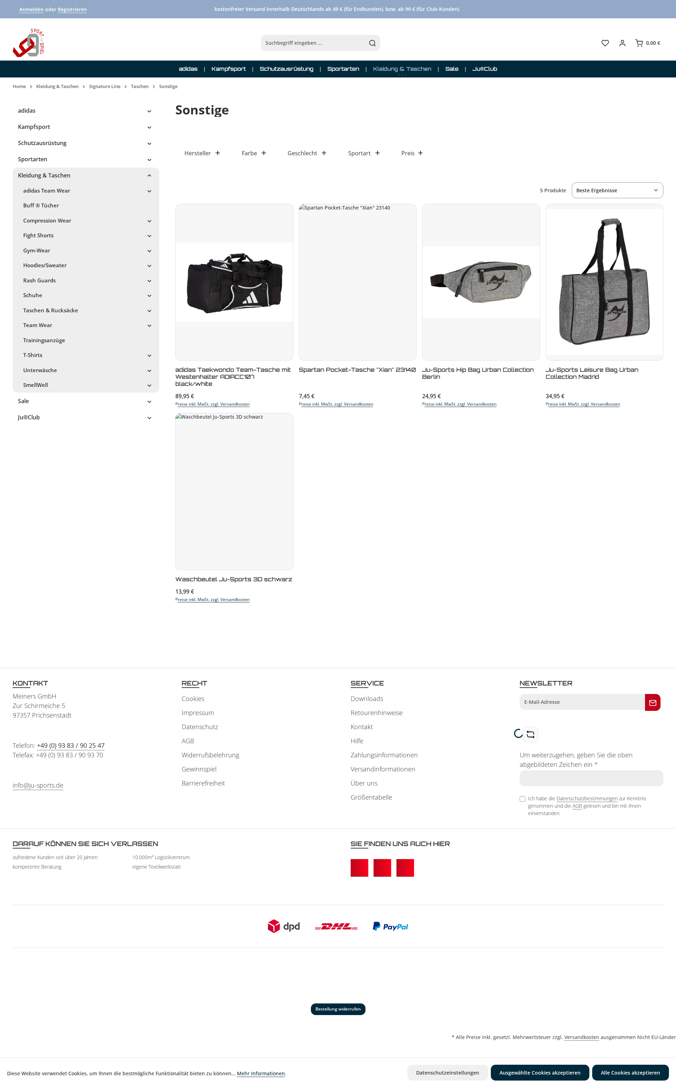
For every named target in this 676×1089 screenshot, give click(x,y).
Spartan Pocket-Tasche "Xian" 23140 (357, 369)
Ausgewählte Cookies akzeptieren (540, 1072)
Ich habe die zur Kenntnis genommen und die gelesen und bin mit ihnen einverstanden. (587, 805)
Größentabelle (371, 797)
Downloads (367, 698)
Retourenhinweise (377, 712)
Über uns (364, 783)
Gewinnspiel (199, 769)
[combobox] (313, 43)
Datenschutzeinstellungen (447, 1072)
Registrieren (72, 9)
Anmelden (31, 9)
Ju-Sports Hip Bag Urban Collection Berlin (478, 373)
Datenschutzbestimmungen (587, 798)
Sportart (359, 153)
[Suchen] (372, 43)
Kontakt (362, 726)
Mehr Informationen (261, 1073)
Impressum (198, 712)
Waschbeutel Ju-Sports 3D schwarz (233, 579)
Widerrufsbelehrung (210, 755)
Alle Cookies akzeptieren (630, 1072)
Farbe (249, 153)
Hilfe (357, 741)
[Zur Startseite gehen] (28, 43)
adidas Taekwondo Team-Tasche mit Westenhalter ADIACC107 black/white (233, 376)
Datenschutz (200, 726)
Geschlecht (302, 153)
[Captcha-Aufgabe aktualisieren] (530, 735)
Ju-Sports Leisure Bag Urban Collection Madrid (592, 373)
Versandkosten (581, 1037)
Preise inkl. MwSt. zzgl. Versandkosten (212, 404)
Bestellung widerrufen (338, 1009)
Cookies (193, 698)
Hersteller (197, 153)
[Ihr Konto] (622, 43)
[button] (149, 110)
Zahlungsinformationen (384, 755)
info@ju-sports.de (38, 785)
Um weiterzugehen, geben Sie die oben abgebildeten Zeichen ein (576, 760)
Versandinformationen (383, 769)
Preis (408, 153)
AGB (188, 741)
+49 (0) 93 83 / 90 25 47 (71, 745)
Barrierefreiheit (203, 783)
